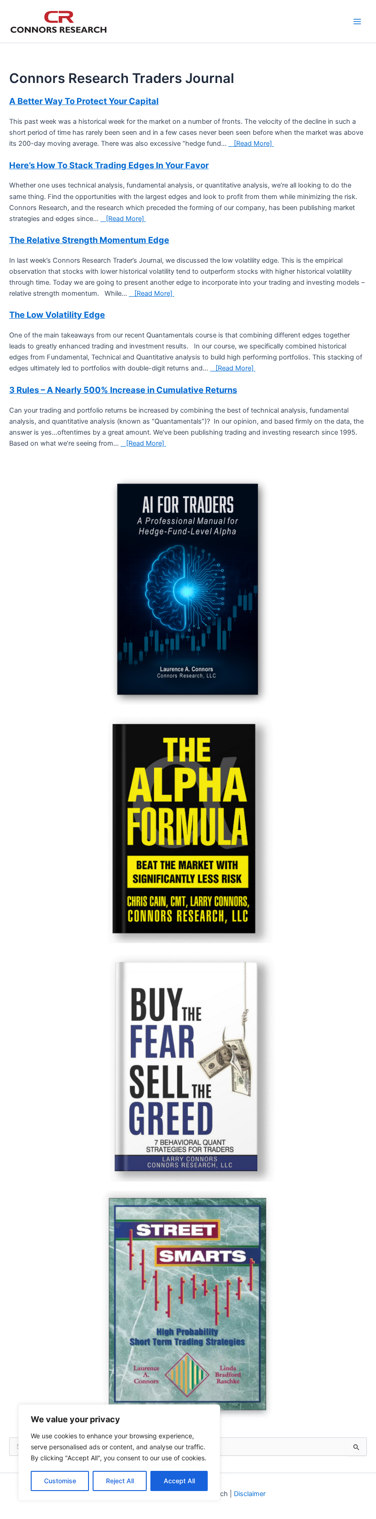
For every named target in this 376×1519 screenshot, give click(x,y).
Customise (60, 1481)
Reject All (120, 1481)
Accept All (179, 1481)
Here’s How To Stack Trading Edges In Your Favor (109, 165)
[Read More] (253, 143)
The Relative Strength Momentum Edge (89, 240)
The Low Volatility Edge (57, 314)
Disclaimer (249, 1494)
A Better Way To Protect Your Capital (84, 101)
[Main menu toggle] (357, 21)
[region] (119, 1452)
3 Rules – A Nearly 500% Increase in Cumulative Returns (123, 390)
